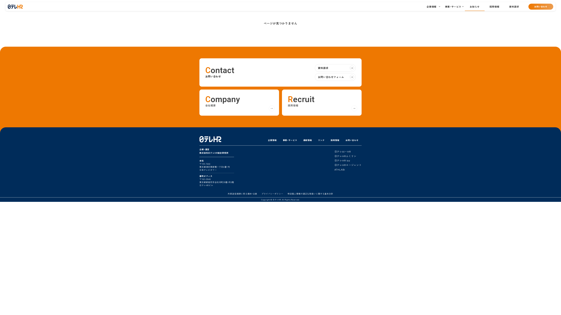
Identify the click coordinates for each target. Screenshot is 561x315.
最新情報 (307, 140)
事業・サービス (290, 140)
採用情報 (335, 140)
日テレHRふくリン (345, 156)
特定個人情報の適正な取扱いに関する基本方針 (310, 193)
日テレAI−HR (342, 151)
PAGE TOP (552, 306)
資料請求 (335, 68)
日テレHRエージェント (348, 165)
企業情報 (272, 140)
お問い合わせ (540, 6)
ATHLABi (339, 169)
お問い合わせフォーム (335, 77)
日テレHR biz (342, 160)
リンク (321, 140)
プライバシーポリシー (272, 193)
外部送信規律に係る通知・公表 (242, 193)
